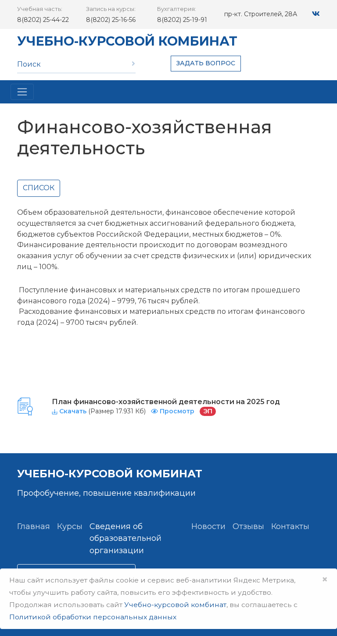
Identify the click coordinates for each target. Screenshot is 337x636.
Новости (208, 526)
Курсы (69, 526)
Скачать (72, 411)
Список (38, 188)
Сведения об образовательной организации (125, 539)
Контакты (290, 526)
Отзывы (248, 526)
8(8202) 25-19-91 (182, 20)
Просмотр (177, 411)
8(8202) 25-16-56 (111, 20)
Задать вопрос (205, 63)
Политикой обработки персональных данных (92, 617)
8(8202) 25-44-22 (43, 20)
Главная (33, 526)
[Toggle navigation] (22, 92)
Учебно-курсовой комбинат (127, 41)
